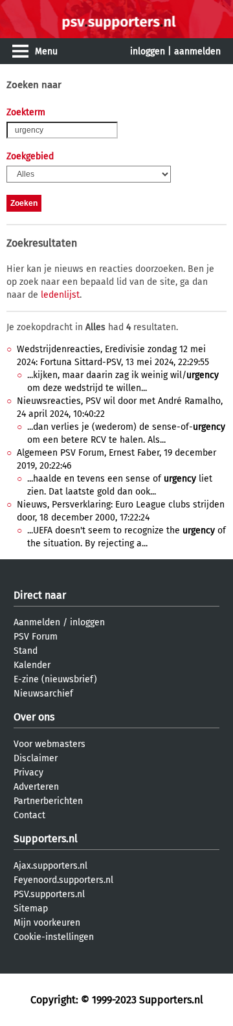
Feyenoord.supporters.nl (63, 880)
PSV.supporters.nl (49, 894)
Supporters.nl (46, 838)
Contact (29, 815)
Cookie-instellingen (54, 936)
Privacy (28, 772)
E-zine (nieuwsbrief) (55, 679)
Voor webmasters (49, 744)
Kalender (32, 665)
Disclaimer (36, 758)
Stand (26, 650)
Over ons (34, 717)
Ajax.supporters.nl (50, 865)
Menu (46, 51)
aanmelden (197, 51)
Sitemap (31, 908)
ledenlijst (60, 294)
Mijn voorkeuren (47, 922)
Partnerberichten (48, 801)
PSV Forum (36, 636)
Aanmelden (37, 622)
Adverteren (36, 786)
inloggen (147, 51)
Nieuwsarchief (43, 693)
